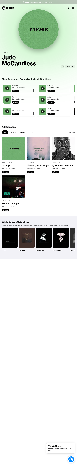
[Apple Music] (5, 172)
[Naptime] (18, 88)
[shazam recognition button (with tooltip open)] (71, 459)
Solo (49, 97)
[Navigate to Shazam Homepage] (8, 8)
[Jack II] (53, 111)
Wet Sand (51, 86)
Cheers (14, 109)
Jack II (49, 109)
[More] (33, 90)
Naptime (15, 86)
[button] (75, 2)
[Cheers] (18, 111)
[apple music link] (70, 66)
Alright (14, 97)
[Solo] (53, 100)
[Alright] (18, 100)
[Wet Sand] (53, 88)
